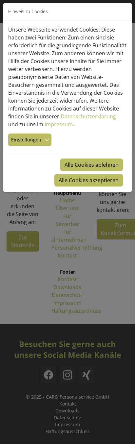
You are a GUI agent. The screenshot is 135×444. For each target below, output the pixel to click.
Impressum (59, 124)
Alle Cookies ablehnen (92, 164)
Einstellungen (26, 139)
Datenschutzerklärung (88, 116)
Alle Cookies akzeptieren (89, 180)
